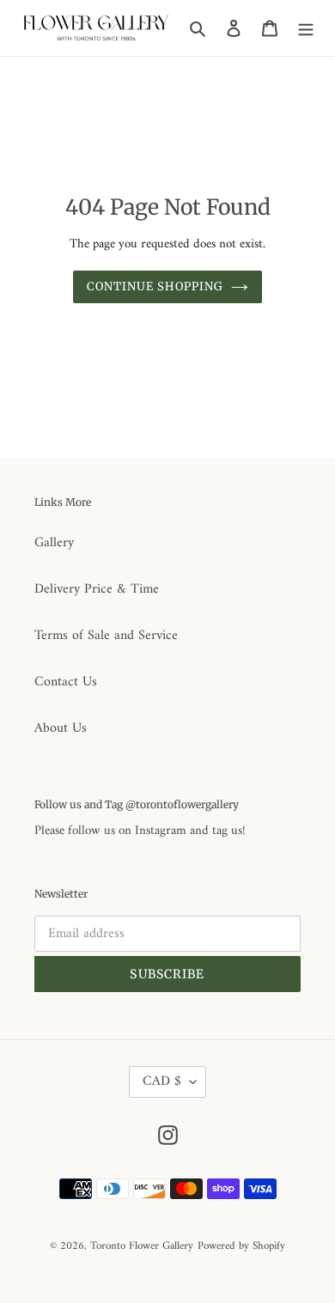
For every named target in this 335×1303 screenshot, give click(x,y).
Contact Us (65, 682)
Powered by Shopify (241, 1246)
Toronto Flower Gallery (141, 1246)
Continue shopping (155, 286)
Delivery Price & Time (96, 589)
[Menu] (306, 27)
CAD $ (162, 1081)
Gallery (54, 543)
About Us (60, 728)
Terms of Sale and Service (106, 636)
